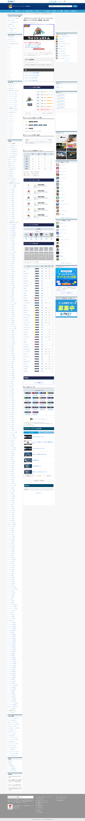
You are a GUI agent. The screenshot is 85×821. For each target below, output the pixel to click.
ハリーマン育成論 (11, 218)
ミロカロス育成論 (11, 375)
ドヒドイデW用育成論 (12, 667)
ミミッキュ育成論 (11, 263)
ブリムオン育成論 (11, 479)
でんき (9, 51)
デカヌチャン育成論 (11, 545)
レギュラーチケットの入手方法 (13, 739)
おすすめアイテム (11, 86)
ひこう (9, 63)
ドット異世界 (61, 200)
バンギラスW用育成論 (12, 669)
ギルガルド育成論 (11, 275)
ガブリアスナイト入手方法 (12, 94)
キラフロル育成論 (11, 253)
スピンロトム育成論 (11, 565)
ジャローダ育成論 (11, 502)
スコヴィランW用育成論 (12, 704)
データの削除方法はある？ (12, 747)
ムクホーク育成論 (11, 198)
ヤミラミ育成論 (10, 383)
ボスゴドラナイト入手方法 (12, 102)
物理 (42, 273)
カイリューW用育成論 (12, 677)
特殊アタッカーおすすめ (12, 161)
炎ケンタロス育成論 (11, 526)
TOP (11, 11)
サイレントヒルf (62, 246)
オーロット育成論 (11, 561)
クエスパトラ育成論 (11, 359)
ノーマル (9, 45)
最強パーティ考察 (11, 26)
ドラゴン (9, 73)
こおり (9, 55)
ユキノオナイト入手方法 (12, 106)
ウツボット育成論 (11, 332)
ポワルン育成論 (10, 534)
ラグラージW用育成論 (12, 224)
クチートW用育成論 (11, 230)
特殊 (42, 268)
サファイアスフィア (62, 164)
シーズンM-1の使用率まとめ (13, 155)
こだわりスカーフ (11, 122)
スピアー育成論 (10, 381)
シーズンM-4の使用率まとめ (13, 149)
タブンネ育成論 (10, 445)
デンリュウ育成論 (11, 400)
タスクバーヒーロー (62, 226)
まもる (25, 293)
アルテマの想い (40, 798)
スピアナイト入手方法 (12, 98)
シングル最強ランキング (30, 44)
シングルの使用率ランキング (13, 145)
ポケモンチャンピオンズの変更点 (13, 724)
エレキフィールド (27, 327)
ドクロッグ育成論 (11, 569)
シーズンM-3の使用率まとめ (13, 151)
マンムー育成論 (10, 367)
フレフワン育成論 (11, 512)
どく (9, 59)
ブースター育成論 (11, 467)
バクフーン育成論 (11, 463)
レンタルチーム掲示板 (12, 770)
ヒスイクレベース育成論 (12, 606)
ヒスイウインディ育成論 (12, 326)
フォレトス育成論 (11, 516)
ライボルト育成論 (11, 412)
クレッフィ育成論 (11, 481)
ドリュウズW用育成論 (12, 708)
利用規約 (39, 803)
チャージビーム (27, 322)
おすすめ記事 (31, 432)
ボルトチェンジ (27, 317)
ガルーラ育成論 (10, 318)
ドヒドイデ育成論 (11, 273)
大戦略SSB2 (61, 256)
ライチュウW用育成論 (12, 651)
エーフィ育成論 (10, 459)
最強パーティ (39, 11)
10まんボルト (26, 310)
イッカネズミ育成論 (11, 510)
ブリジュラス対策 (11, 712)
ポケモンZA (61, 236)
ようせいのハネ (10, 133)
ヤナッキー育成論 (11, 581)
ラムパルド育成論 (11, 557)
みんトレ (60, 181)
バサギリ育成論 (10, 471)
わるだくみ (26, 371)
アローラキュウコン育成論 (12, 432)
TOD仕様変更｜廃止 (11, 741)
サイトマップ (40, 809)
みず (9, 49)
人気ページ (47, 432)
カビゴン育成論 (10, 308)
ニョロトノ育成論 (11, 469)
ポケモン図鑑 (60, 11)
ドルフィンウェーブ (62, 168)
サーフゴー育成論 (11, 202)
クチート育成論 (10, 194)
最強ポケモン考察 (11, 20)
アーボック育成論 (11, 532)
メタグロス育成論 (11, 196)
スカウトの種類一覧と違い (12, 720)
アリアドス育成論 (11, 373)
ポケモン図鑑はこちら (39, 382)
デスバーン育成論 (11, 473)
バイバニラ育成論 (11, 434)
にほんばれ (26, 300)
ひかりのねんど (10, 116)
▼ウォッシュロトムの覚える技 (31, 80)
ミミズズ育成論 (10, 457)
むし (9, 67)
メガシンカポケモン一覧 (12, 41)
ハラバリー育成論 (11, 361)
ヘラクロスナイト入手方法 (12, 96)
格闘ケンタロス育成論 (12, 524)
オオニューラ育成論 (11, 259)
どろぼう (25, 368)
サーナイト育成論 (11, 312)
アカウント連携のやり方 (12, 755)
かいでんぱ (26, 329)
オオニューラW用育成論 (12, 626)
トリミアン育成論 (11, 571)
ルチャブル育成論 (11, 408)
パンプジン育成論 (11, 596)
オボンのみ (10, 135)
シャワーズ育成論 (11, 428)
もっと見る (66, 60)
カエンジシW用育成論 (12, 636)
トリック (25, 339)
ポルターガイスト (27, 349)
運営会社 (39, 810)
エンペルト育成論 (11, 369)
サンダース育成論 (11, 322)
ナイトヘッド (26, 356)
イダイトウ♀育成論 (11, 461)
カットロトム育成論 (11, 477)
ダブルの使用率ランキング (12, 147)
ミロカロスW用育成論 (12, 671)
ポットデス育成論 (11, 465)
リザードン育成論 (11, 267)
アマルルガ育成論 (11, 602)
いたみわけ (26, 285)
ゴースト (9, 71)
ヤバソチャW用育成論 (12, 628)
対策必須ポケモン (11, 24)
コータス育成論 (10, 475)
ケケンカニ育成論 (11, 402)
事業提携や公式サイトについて (43, 802)
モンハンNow (61, 194)
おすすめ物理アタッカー (62, 46)
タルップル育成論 (11, 579)
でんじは (25, 334)
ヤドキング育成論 (11, 424)
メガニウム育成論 (11, 281)
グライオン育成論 (11, 594)
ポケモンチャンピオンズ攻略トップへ (40, 419)
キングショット (62, 191)
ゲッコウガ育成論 (11, 300)
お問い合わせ (40, 807)
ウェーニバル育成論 (11, 496)
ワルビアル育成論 (11, 547)
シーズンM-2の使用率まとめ (13, 153)
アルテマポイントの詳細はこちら (67, 292)
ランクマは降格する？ (12, 749)
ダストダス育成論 (11, 573)
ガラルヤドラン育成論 (12, 447)
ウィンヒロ (61, 187)
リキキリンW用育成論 (12, 634)
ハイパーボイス (27, 268)
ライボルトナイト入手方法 (12, 104)
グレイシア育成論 (11, 508)
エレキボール (26, 324)
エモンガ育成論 (10, 612)
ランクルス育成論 (11, 483)
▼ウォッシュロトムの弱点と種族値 (32, 72)
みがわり (25, 295)
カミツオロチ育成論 (11, 583)
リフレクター (26, 344)
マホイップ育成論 (11, 549)
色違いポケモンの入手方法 (12, 722)
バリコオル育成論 (11, 500)
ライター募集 (40, 812)
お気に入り (50, 475)
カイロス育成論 (10, 416)
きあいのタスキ (10, 120)
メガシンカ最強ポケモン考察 (13, 22)
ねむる (25, 341)
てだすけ (25, 283)
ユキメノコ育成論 (11, 298)
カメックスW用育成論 (12, 659)
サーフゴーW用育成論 (12, 232)
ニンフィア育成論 (11, 310)
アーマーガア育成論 (11, 257)
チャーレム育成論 (11, 404)
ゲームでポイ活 (52, 1)
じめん (9, 61)
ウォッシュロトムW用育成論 (13, 702)
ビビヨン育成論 (10, 451)
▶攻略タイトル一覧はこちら (66, 217)
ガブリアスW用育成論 (12, 638)
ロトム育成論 (10, 598)
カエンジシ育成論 (11, 204)
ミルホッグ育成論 (11, 577)
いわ (9, 69)
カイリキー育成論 (11, 455)
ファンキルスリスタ (62, 171)
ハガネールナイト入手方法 (12, 100)
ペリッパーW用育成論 (12, 622)
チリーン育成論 (10, 410)
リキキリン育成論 (11, 600)
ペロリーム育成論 (11, 551)
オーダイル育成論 (11, 283)
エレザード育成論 (11, 351)
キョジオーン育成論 (11, 522)
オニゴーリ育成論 (11, 385)
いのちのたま (10, 114)
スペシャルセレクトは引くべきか (13, 718)
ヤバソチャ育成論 (11, 430)
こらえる (25, 290)
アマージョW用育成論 (12, 700)
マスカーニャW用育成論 (12, 698)
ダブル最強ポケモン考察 (12, 28)
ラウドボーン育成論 (11, 357)
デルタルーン (61, 252)
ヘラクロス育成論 (11, 349)
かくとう (9, 57)
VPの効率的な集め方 (11, 735)
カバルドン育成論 (11, 261)
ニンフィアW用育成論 (12, 647)
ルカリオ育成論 (10, 265)
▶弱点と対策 (27, 395)
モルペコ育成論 (10, 555)
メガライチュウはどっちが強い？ (13, 751)
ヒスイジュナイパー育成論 (12, 608)
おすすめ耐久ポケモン (61, 41)
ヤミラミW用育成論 (11, 655)
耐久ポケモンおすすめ (12, 167)
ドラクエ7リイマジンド (63, 233)
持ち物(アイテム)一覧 (11, 84)
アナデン (60, 184)
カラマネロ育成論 (11, 206)
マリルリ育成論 (10, 365)
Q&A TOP (57, 85)
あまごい (25, 305)
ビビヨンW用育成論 (11, 683)
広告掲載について (41, 805)
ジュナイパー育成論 (11, 610)
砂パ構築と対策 (10, 173)
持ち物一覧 (66, 11)
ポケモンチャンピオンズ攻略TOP (13, 18)
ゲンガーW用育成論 (11, 679)
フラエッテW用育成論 (12, 624)
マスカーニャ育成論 (11, 255)
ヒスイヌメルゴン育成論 (12, 302)
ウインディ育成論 (11, 453)
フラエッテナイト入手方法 (12, 110)
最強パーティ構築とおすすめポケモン (64, 36)
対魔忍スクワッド (62, 174)
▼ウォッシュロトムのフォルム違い (32, 75)
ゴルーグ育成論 (10, 414)
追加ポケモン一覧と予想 (12, 726)
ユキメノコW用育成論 (12, 675)
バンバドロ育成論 (11, 353)
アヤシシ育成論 (10, 504)
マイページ (58, 89)
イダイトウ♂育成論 (11, 316)
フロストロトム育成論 (12, 559)
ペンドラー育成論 (11, 208)
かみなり (25, 307)
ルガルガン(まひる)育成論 (12, 604)
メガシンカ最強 (25, 11)
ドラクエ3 (61, 249)
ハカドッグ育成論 (11, 220)
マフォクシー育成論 (11, 287)
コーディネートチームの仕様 (13, 743)
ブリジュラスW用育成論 (12, 649)
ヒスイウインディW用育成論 (13, 685)
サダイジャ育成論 (11, 514)
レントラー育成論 (11, 553)
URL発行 (39, 475)
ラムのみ (9, 137)
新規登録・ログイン (59, 87)
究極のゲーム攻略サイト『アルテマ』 (44, 796)
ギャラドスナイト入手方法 (12, 92)
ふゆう (37, 187)
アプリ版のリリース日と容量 (13, 753)
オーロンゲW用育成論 (12, 234)
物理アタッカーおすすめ (12, 159)
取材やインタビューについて (43, 800)
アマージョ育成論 (11, 506)
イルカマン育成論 (11, 324)
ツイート (29, 475)
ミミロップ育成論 (11, 334)
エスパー (9, 65)
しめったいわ (10, 118)
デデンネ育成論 (10, 575)
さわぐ (25, 271)
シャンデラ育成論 (11, 398)
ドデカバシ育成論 (11, 355)
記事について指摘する (39, 480)
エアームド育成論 (11, 371)
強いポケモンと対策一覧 (30, 47)
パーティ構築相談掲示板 (60, 94)
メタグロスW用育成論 (12, 228)
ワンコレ (60, 207)
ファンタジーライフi (62, 259)
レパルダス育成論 (11, 530)
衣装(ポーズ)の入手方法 (12, 745)
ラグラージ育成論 (11, 192)
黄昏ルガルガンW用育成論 (12, 706)
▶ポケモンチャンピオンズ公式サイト (30, 425)
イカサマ (25, 363)
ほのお (9, 47)
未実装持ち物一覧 (11, 88)
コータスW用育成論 (11, 653)
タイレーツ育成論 (11, 210)
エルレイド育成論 (11, 314)
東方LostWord (61, 214)
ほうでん (25, 312)
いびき (25, 278)
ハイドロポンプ (27, 302)
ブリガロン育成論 (11, 347)
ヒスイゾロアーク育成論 (12, 328)
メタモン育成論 (10, 426)
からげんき (26, 273)
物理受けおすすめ (11, 163)
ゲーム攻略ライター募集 (62, 796)
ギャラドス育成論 (11, 304)
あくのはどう (26, 366)
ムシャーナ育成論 (11, 216)
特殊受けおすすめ (11, 165)
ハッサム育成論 (10, 279)
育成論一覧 (73, 11)
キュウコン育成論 (11, 518)
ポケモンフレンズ (62, 197)
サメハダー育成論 (11, 379)
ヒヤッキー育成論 (11, 616)
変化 (42, 283)
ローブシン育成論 (11, 320)
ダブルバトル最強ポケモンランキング (64, 58)
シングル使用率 (46, 11)
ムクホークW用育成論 (12, 226)
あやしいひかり (27, 361)
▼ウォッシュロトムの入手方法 (31, 77)
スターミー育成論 (11, 336)
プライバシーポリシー (62, 798)
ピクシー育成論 (10, 269)
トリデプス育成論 (11, 528)
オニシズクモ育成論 (11, 271)
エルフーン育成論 (11, 422)
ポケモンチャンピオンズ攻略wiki (21, 6)
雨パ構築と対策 (38, 47)
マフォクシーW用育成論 (12, 661)
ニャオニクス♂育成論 (11, 449)
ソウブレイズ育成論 (11, 436)
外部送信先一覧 (61, 800)
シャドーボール (27, 351)
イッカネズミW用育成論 (12, 663)
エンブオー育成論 (11, 418)
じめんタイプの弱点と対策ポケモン (64, 55)
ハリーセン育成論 (11, 214)
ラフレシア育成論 (11, 212)
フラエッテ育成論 (11, 338)
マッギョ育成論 (10, 563)
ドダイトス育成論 (11, 498)
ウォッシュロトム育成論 (12, 251)
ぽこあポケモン (62, 223)
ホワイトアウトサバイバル (64, 204)
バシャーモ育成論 (11, 190)
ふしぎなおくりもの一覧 (12, 32)
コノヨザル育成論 (11, 200)
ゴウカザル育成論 (11, 520)
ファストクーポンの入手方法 (13, 737)
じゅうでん (26, 332)
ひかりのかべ (26, 346)
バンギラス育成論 (11, 277)
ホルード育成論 (10, 363)
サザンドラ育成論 (11, 330)
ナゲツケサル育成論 (11, 618)
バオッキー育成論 (11, 614)
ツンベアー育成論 (11, 567)
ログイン (74, 1)
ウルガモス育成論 (11, 306)
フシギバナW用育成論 (12, 657)
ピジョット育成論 (11, 406)
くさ (9, 53)
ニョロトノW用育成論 (12, 681)
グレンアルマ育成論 (11, 377)
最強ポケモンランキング (62, 48)
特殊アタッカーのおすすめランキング (64, 43)
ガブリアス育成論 (11, 249)
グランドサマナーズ (62, 210)
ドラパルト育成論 (11, 285)
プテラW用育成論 (11, 632)
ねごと (25, 288)
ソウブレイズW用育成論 (12, 665)
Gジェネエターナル (62, 177)
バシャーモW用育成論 (12, 687)
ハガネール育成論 (11, 420)
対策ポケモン (32, 11)
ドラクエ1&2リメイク (63, 229)
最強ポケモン (18, 11)
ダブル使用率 (53, 11)
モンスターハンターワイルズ (64, 239)
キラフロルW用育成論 (12, 673)
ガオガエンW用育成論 (12, 630)
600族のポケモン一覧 (11, 39)
